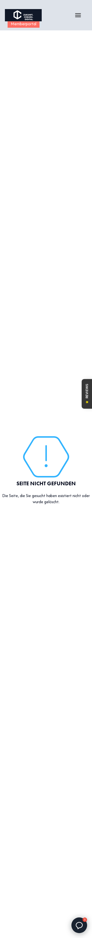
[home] (23, 15)
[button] (78, 15)
